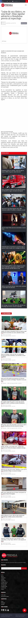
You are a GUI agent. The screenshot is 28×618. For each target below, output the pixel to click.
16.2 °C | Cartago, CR (14, 1)
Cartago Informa (4, 582)
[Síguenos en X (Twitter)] (5, 1)
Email (2, 601)
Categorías (3, 577)
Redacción (4, 22)
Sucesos (2, 579)
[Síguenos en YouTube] (7, 1)
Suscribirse (24, 568)
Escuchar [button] (24, 23)
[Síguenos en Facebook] (1, 1)
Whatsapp (3, 602)
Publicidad (3, 595)
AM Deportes (3, 585)
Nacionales (3, 580)
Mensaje (2, 604)
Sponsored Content (5, 596)
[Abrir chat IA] (24, 610)
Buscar (2, 576)
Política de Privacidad (20, 616)
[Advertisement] (14, 46)
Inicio (2, 575)
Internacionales (4, 583)
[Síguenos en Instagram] (3, 1)
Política (2, 589)
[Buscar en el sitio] (26, 1)
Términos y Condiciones (20, 615)
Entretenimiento (4, 586)
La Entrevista (3, 588)
